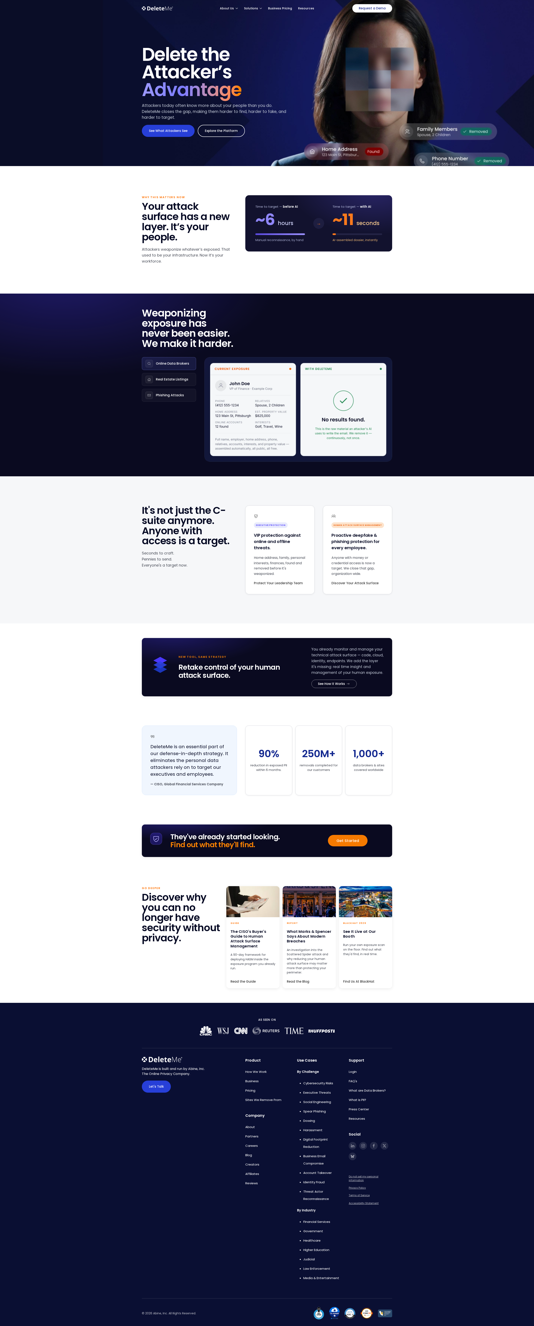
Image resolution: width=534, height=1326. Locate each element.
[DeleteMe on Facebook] (374, 1146)
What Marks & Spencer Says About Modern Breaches (309, 936)
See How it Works (331, 684)
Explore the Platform (221, 131)
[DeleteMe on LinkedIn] (352, 1146)
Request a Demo (372, 8)
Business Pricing (280, 8)
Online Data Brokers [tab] (172, 363)
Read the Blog (298, 981)
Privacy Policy (357, 1188)
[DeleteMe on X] (384, 1146)
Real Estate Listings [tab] (172, 379)
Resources (306, 8)
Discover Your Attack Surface (355, 583)
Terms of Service (359, 1195)
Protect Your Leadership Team (278, 583)
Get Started (347, 840)
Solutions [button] (251, 8)
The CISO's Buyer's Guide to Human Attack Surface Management (248, 939)
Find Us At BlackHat (358, 981)
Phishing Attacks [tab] (170, 395)
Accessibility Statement (364, 1203)
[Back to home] (157, 8)
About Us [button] (227, 8)
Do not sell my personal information (363, 1178)
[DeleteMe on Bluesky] (352, 1156)
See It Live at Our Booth (359, 934)
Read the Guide (243, 981)
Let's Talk (156, 1086)
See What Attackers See (168, 131)
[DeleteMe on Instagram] (363, 1146)
